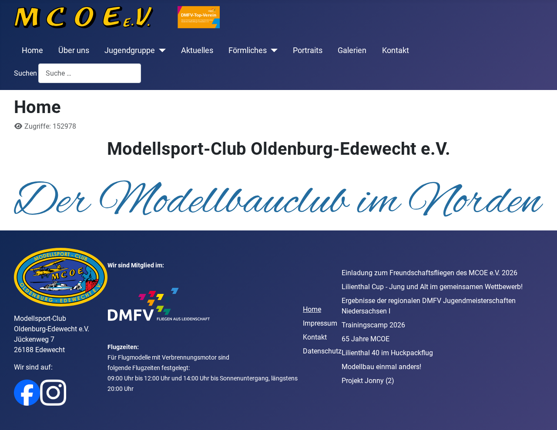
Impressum (320, 323)
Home (32, 50)
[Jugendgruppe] (160, 50)
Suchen (25, 73)
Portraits (307, 50)
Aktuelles (197, 50)
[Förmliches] (272, 50)
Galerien (352, 50)
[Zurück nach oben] (542, 414)
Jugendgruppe (129, 50)
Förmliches (247, 50)
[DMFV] (158, 303)
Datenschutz (322, 351)
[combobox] (89, 73)
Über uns (73, 50)
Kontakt (395, 50)
